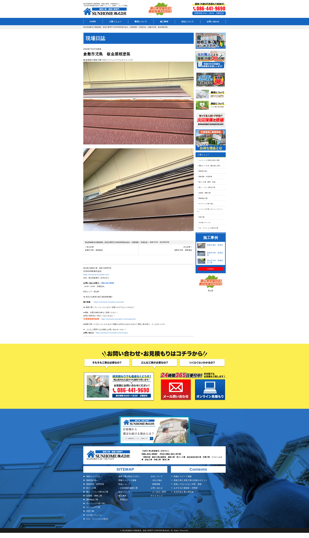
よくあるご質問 (159, 492)
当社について (187, 22)
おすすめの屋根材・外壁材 (186, 488)
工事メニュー (115, 22)
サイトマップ (157, 496)
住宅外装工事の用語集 (184, 492)
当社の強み (157, 480)
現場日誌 (124, 500)
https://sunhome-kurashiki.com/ (96, 275)
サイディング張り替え (206, 204)
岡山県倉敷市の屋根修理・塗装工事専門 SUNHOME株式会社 (146, 530)
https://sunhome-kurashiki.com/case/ (109, 302)
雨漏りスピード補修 (127, 480)
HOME (93, 22)
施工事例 (164, 22)
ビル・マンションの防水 (97, 519)
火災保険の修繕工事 (129, 488)
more (211, 269)
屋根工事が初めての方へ (129, 476)
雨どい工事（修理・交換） (208, 182)
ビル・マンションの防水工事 (208, 228)
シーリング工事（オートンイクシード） (210, 210)
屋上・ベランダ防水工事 (207, 187)
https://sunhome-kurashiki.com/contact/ (112, 333)
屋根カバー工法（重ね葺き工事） (210, 166)
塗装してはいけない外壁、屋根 (188, 484)
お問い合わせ (213, 22)
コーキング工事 (93, 507)
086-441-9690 (107, 283)
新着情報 (156, 484)
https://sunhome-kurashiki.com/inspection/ (118, 319)
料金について (124, 484)
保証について (124, 492)
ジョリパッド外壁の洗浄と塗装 (209, 160)
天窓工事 (202, 217)
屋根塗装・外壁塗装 (205, 176)
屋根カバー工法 (93, 476)
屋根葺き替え (203, 171)
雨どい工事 (91, 488)
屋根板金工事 (203, 198)
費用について (141, 22)
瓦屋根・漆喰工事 (205, 193)
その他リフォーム (205, 222)
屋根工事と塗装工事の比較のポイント (191, 480)
